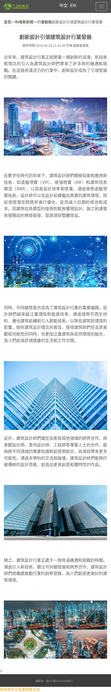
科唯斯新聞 (24, 22)
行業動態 (44, 22)
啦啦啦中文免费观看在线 (20, 689)
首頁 (7, 22)
